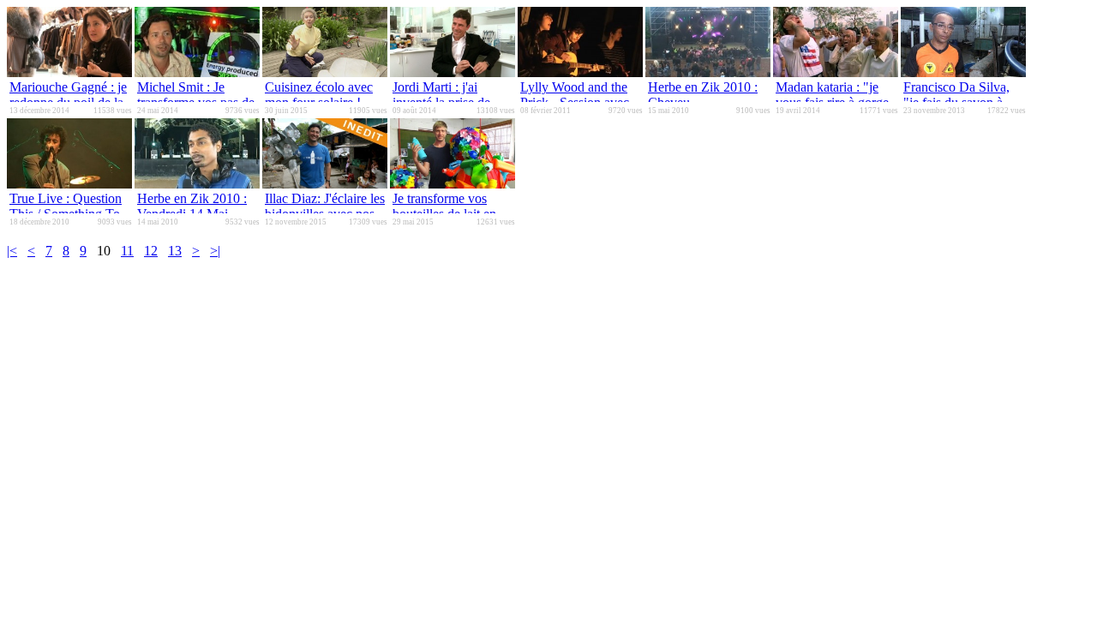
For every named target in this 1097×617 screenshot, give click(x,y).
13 (175, 250)
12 (151, 250)
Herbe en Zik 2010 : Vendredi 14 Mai (192, 206)
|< (12, 250)
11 (127, 250)
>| (215, 250)
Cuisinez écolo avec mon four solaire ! (319, 95)
